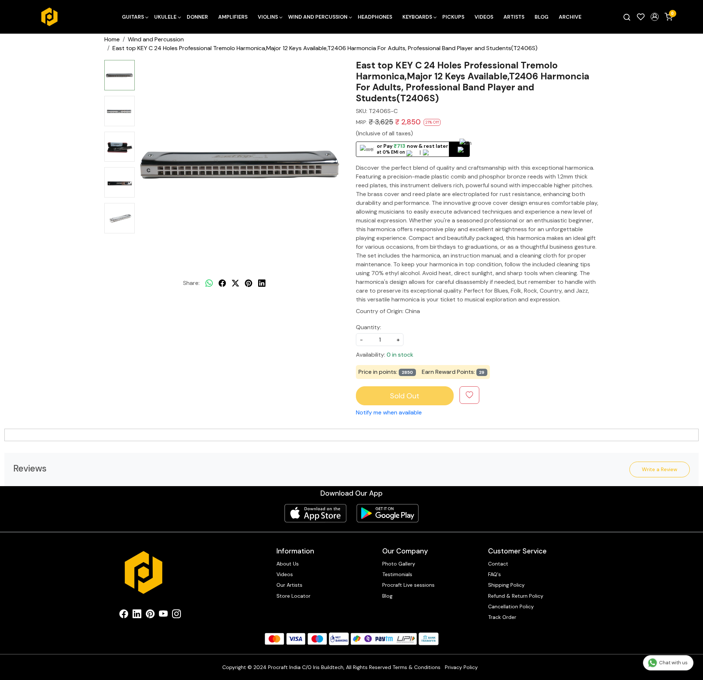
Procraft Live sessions (408, 585)
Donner (197, 17)
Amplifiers (233, 17)
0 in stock (400, 354)
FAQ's (494, 574)
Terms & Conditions (416, 667)
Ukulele (165, 17)
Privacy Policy (461, 667)
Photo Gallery (398, 563)
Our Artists (289, 585)
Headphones (375, 17)
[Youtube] (163, 615)
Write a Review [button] (659, 469)
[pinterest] (248, 283)
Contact (498, 563)
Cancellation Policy (511, 606)
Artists (513, 17)
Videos (484, 17)
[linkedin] (261, 283)
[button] (655, 17)
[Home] (49, 17)
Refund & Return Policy (515, 596)
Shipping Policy (506, 585)
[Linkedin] (137, 615)
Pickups (453, 17)
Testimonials (397, 574)
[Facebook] (124, 615)
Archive (570, 17)
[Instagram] (176, 615)
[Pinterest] (150, 615)
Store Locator (293, 596)
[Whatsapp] (209, 283)
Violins (268, 17)
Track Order (502, 617)
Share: (191, 283)
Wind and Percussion (317, 17)
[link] (627, 16)
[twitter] (235, 283)
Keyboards (417, 17)
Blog (541, 17)
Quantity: (368, 327)
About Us (287, 563)
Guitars (133, 17)
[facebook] (222, 283)
